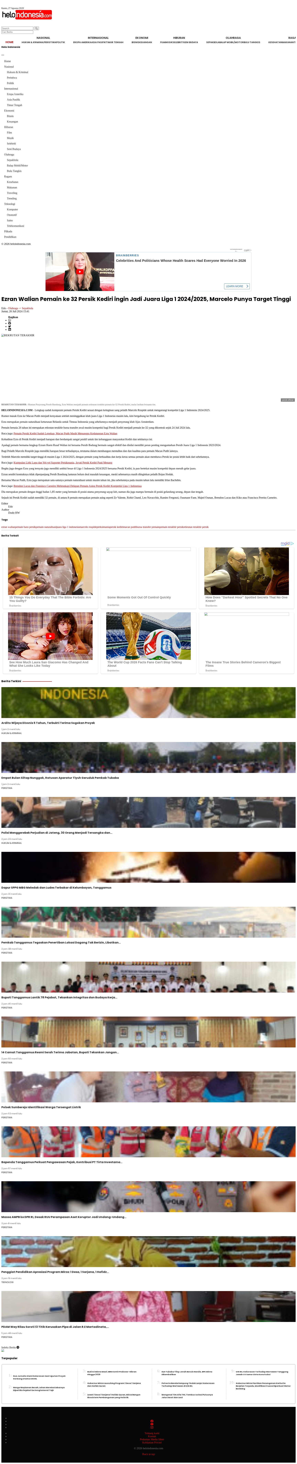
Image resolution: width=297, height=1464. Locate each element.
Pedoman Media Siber (152, 1439)
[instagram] (152, 1427)
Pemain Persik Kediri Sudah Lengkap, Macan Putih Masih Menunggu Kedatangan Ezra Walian (65, 433)
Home (9, 42)
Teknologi (9, 203)
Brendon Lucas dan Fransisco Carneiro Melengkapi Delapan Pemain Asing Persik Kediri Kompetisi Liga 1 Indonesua (78, 486)
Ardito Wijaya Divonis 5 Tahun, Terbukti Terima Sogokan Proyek (48, 723)
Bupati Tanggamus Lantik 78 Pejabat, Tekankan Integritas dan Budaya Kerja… (59, 997)
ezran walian (8, 527)
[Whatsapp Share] (9, 320)
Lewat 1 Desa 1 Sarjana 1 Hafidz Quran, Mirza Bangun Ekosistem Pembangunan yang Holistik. (113, 1396)
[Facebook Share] (9, 323)
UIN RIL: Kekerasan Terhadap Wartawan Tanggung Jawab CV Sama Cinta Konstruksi (262, 1373)
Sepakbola (212, 42)
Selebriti (178, 42)
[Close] (2, 55)
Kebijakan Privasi (152, 1442)
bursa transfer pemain (148, 527)
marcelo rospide (88, 527)
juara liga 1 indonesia (67, 527)
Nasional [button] (43, 38)
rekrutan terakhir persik (196, 527)
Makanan (288, 42)
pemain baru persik (25, 527)
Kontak (152, 1436)
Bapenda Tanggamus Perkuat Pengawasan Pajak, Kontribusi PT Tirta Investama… (61, 1162)
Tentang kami (152, 1433)
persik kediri (116, 527)
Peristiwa (50, 42)
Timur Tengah (114, 42)
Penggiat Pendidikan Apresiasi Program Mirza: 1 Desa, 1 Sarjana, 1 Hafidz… (55, 1272)
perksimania (103, 527)
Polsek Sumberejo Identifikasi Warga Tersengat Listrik (41, 1107)
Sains (10, 220)
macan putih (129, 527)
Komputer (12, 209)
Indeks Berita (8, 1347)
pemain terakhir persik (172, 527)
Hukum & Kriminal (33, 42)
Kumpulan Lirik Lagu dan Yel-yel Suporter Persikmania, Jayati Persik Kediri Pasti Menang (63, 462)
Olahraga (9, 154)
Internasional (11, 88)
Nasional (9, 66)
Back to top (148, 1454)
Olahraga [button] (233, 38)
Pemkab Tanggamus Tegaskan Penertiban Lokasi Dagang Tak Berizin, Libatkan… (61, 942)
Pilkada (8, 231)
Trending (12, 198)
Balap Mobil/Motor (231, 42)
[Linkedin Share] (9, 329)
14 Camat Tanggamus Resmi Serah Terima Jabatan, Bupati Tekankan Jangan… (60, 1052)
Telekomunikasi (15, 225)
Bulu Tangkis (252, 42)
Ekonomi (9, 110)
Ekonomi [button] (141, 38)
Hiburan (8, 127)
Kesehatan (275, 42)
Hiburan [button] (179, 38)
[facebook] (152, 1421)
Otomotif (12, 214)
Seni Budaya (190, 42)
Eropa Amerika (82, 42)
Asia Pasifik (98, 42)
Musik (169, 42)
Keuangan (145, 42)
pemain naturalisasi (46, 527)
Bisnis (135, 42)
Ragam (8, 176)
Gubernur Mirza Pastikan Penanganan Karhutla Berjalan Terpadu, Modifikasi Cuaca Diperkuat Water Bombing (263, 1386)
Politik (60, 42)
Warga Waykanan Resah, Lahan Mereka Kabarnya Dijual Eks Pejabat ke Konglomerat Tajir (39, 1389)
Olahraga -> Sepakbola (20, 308)
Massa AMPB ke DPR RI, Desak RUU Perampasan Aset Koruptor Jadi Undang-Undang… (63, 1217)
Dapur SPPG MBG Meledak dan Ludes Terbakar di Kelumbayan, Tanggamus (56, 888)
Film (162, 42)
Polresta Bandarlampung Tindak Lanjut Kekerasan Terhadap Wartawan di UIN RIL (188, 1384)
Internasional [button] (98, 38)
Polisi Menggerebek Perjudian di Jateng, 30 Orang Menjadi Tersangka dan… (56, 833)
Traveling (12, 192)
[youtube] (152, 1424)
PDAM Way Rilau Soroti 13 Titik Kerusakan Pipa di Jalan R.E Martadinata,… (55, 1327)
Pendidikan (10, 236)
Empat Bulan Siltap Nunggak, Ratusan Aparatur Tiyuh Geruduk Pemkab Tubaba (60, 778)
